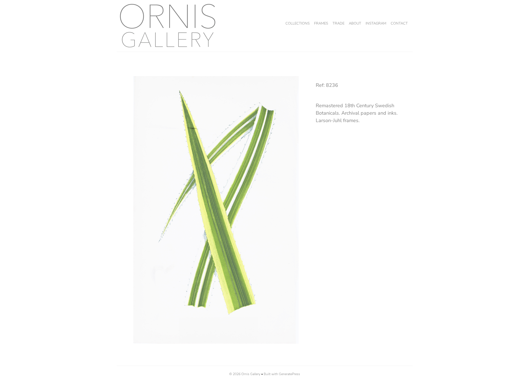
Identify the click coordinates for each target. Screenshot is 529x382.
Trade (338, 23)
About (355, 23)
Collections (297, 23)
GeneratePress (289, 374)
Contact (399, 23)
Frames (321, 23)
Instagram (376, 23)
